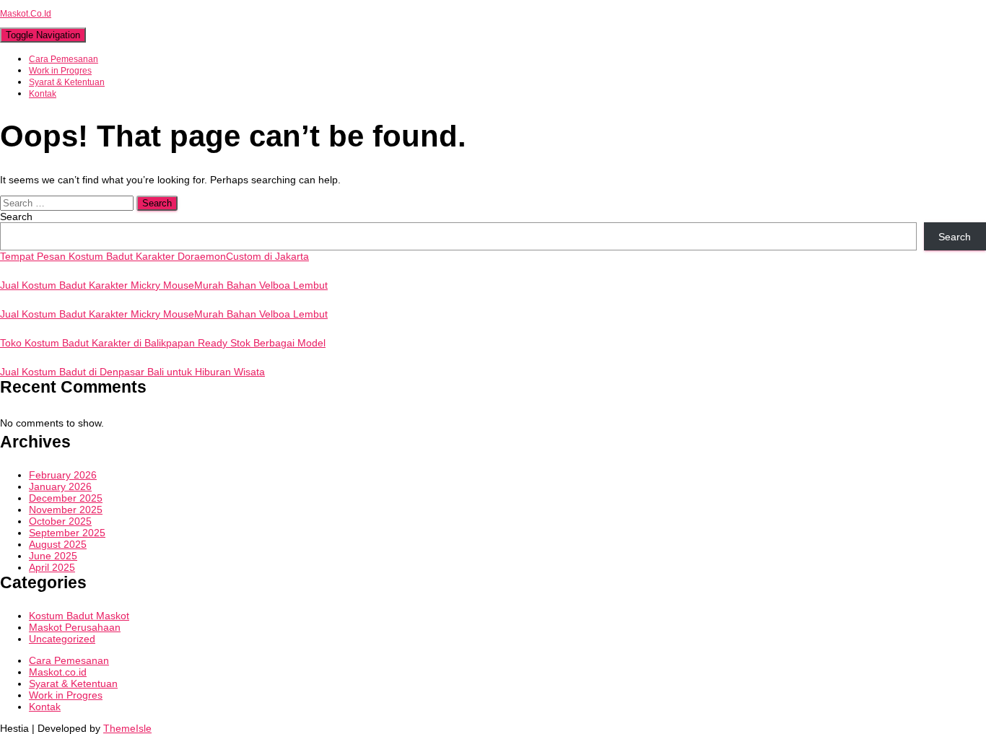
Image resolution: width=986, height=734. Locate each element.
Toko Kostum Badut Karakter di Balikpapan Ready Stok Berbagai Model (163, 343)
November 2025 (65, 509)
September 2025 (67, 532)
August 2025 (58, 544)
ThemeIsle (127, 728)
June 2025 (53, 556)
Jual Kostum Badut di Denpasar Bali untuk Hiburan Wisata (132, 371)
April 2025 (52, 567)
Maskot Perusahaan (75, 627)
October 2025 (60, 521)
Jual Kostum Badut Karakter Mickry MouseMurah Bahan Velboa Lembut (164, 285)
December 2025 (65, 498)
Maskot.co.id (58, 672)
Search (16, 216)
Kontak (42, 94)
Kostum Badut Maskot (79, 615)
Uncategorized (62, 639)
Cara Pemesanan (63, 59)
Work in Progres (60, 71)
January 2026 (60, 486)
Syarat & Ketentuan (67, 82)
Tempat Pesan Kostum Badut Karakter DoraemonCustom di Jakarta (154, 256)
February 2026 (63, 475)
